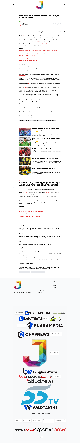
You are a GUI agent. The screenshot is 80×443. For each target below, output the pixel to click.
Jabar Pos (25, 35)
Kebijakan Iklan (39, 292)
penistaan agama (35, 271)
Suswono (47, 192)
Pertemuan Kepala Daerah (38, 120)
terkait (29, 83)
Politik (20, 13)
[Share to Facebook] (53, 24)
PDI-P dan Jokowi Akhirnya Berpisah (27, 55)
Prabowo (56, 70)
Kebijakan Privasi (40, 286)
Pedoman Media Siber (41, 290)
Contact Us (55, 291)
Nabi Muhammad (41, 253)
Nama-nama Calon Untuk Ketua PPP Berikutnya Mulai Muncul (32, 53)
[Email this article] (58, 24)
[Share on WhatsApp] (57, 24)
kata (45, 101)
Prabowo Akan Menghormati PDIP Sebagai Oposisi (29, 58)
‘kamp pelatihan (28, 103)
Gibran (26, 87)
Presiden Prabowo (46, 43)
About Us (54, 285)
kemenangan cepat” (23, 75)
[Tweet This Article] (55, 24)
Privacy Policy (55, 287)
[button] (65, 5)
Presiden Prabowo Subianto (50, 120)
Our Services (55, 289)
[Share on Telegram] (60, 24)
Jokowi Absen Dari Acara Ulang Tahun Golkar (28, 60)
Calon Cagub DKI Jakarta (25, 271)
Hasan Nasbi (36, 41)
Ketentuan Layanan (40, 285)
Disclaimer (39, 288)
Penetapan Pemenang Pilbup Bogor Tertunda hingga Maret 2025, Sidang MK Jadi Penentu (38, 50)
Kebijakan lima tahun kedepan (25, 120)
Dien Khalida (23, 23)
